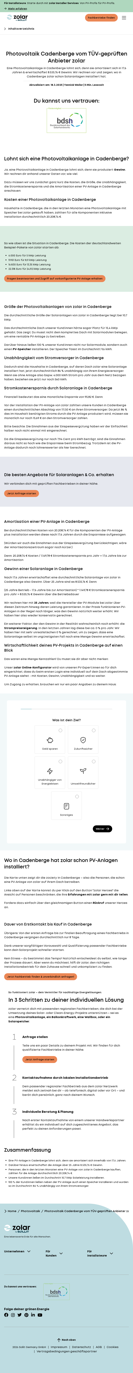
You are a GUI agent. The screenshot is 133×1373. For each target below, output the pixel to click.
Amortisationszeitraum (27, 547)
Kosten (42, 530)
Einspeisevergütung (74, 426)
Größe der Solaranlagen (54, 315)
